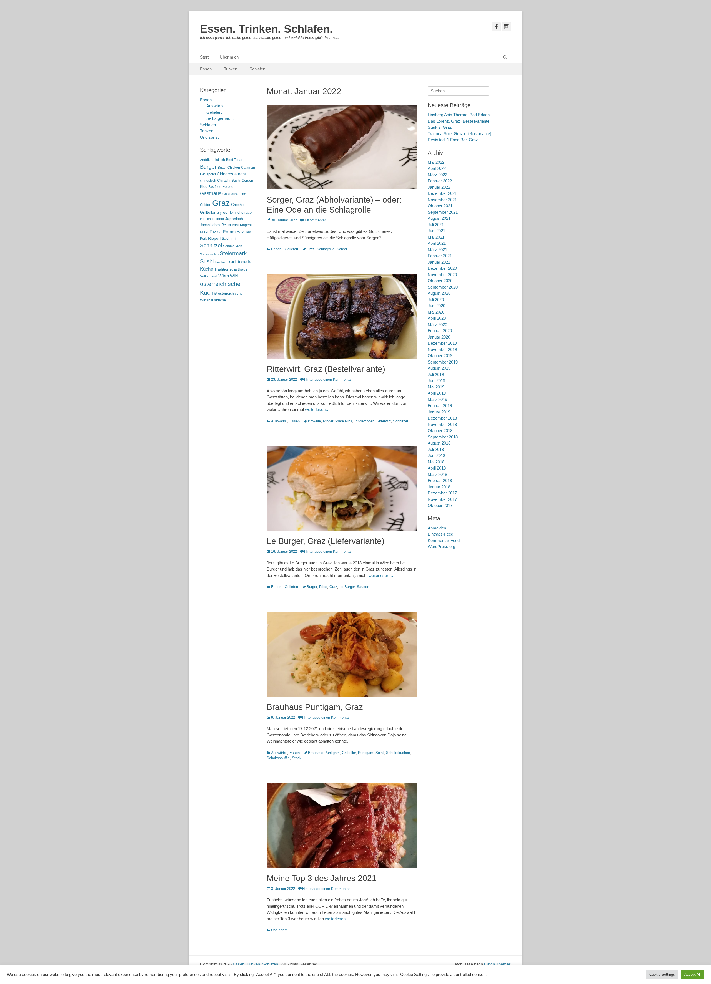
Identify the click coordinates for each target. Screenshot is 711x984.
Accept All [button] (692, 974)
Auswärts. (279, 421)
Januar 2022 (439, 187)
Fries (323, 587)
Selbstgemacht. (220, 118)
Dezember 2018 (442, 418)
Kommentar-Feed (444, 540)
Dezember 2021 (442, 193)
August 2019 (439, 368)
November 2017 (442, 499)
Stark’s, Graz (440, 127)
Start (204, 57)
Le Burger (347, 587)
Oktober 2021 (440, 205)
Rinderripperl (364, 421)
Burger (312, 587)
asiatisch (218, 160)
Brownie (314, 421)
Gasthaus (210, 193)
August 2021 (439, 218)
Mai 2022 (436, 162)
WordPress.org (441, 546)
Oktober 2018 (440, 430)
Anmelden (437, 528)
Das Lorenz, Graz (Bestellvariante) (459, 121)
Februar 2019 (440, 405)
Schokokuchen (398, 753)
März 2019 (437, 399)
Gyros (222, 212)
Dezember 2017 (442, 493)
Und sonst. (280, 930)
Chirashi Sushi (229, 180)
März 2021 (437, 249)
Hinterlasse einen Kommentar (328, 379)
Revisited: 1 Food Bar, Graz (453, 139)
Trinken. (231, 69)
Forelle (227, 187)
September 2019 (443, 362)
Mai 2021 (436, 237)
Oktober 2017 (440, 505)
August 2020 (439, 293)
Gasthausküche (234, 194)
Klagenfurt (248, 225)
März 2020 (437, 324)
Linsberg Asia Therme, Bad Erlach (459, 114)
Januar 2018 (439, 487)
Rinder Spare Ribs (337, 421)
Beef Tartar (234, 160)
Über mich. (230, 57)
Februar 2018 (440, 480)
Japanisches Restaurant (219, 225)
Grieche (237, 205)
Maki (204, 232)
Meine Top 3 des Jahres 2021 (322, 878)
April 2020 (437, 318)
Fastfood (214, 187)
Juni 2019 (436, 380)
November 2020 (442, 274)
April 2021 (437, 243)
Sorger (342, 249)
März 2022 (437, 174)
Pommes (231, 231)
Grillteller (349, 753)
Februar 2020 (440, 330)
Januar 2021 (439, 262)
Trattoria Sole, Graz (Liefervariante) (459, 133)
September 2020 (443, 287)
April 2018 (437, 468)
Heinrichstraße (240, 212)
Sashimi (229, 238)
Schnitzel (400, 421)
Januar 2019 (439, 412)
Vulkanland (208, 276)
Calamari (248, 168)
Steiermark (233, 253)
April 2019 (437, 393)
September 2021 (443, 212)
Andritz (205, 160)
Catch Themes (497, 964)
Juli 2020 (436, 299)
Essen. (206, 69)
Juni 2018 (436, 455)
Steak (296, 758)
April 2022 (437, 168)
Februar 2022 (440, 180)
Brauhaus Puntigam (324, 753)
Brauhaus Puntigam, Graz (315, 706)
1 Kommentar (315, 220)
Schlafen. (257, 69)
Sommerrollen (209, 254)
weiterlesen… (317, 409)
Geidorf (205, 205)
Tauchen (220, 262)
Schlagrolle (325, 249)
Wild (234, 276)
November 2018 (442, 424)
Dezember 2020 (442, 268)
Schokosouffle (278, 758)
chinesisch (208, 181)
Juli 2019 (436, 374)
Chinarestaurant (231, 173)
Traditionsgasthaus (230, 269)
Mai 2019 (436, 387)
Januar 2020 (439, 337)
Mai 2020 (436, 312)
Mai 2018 (436, 462)
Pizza (215, 231)
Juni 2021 (436, 230)
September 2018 (443, 437)
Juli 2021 (436, 224)
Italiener (218, 219)
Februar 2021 (440, 255)
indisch (205, 219)
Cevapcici (208, 174)
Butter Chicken (229, 168)
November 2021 (442, 199)
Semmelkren (232, 246)
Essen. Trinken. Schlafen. (266, 29)
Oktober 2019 (440, 355)
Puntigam (365, 753)
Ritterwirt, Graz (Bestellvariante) (326, 369)
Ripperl (214, 238)
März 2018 (437, 474)
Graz (310, 249)
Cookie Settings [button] (662, 974)
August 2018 (439, 443)
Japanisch (234, 219)
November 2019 (442, 349)
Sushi (207, 261)
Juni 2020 (436, 305)
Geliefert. (292, 249)
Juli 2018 (436, 449)
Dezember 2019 (442, 343)
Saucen (363, 587)
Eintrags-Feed (440, 534)
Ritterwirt (384, 421)
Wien (223, 276)
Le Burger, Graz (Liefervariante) (325, 541)
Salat (379, 753)
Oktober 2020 (440, 280)
